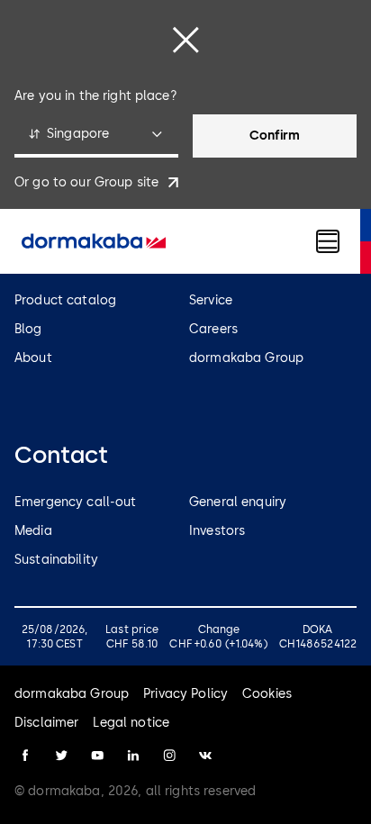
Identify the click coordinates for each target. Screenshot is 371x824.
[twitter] (61, 755)
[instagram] (169, 755)
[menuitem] (94, 241)
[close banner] (185, 40)
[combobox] (96, 136)
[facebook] (25, 755)
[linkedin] (133, 755)
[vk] (205, 755)
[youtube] (97, 755)
